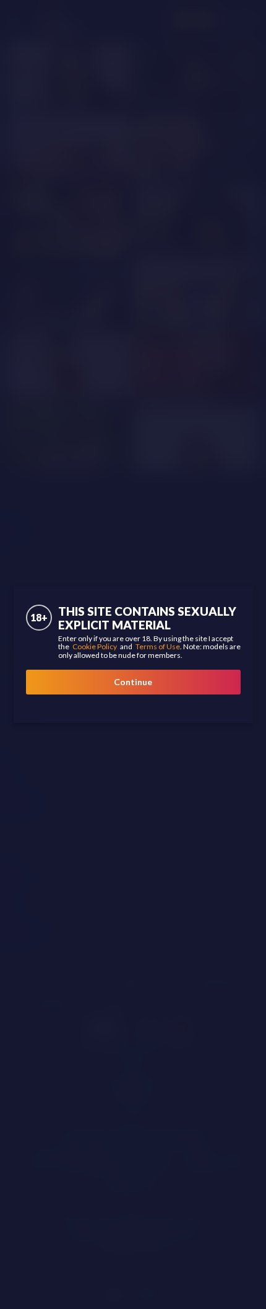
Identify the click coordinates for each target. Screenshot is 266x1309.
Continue (133, 682)
